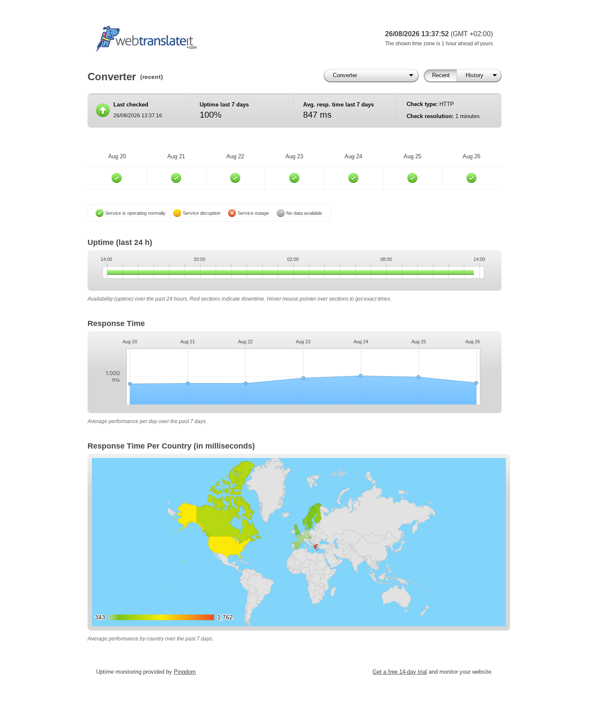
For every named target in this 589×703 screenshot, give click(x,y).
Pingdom (185, 671)
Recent (441, 75)
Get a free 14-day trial (400, 671)
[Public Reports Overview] (204, 39)
